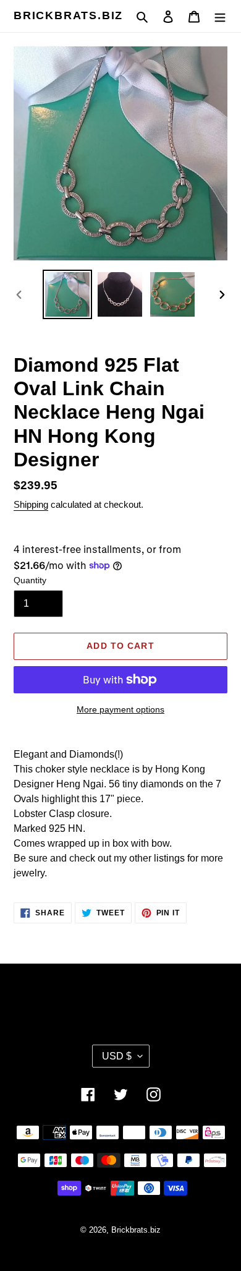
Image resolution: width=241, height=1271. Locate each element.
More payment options (120, 709)
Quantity (30, 580)
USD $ (117, 1056)
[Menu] (220, 16)
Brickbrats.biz (68, 15)
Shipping (31, 504)
